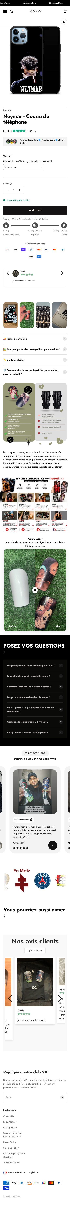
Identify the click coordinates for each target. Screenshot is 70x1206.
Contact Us (8, 1116)
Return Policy (9, 1142)
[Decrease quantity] (7, 190)
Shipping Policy (11, 1147)
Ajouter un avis (35, 950)
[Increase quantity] (19, 190)
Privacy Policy (10, 1127)
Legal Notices (9, 1121)
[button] (8, 272)
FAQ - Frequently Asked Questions (14, 1155)
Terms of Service (11, 1162)
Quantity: (7, 183)
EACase (7, 110)
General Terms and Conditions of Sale (12, 1134)
